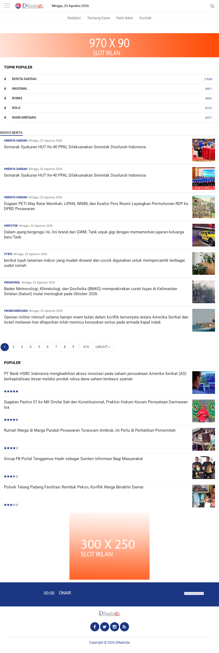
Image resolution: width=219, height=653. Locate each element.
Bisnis (17, 98)
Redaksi (74, 18)
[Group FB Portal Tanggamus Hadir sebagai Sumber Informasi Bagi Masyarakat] (203, 468)
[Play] (17, 594)
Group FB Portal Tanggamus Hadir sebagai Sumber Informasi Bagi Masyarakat (73, 458)
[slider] (193, 597)
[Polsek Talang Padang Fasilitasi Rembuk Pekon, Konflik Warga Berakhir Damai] (203, 496)
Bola (16, 108)
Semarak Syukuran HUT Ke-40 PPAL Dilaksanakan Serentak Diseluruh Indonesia (75, 147)
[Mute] (178, 593)
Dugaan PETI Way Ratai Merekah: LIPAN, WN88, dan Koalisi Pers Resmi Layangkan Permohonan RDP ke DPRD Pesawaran (96, 206)
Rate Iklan (124, 18)
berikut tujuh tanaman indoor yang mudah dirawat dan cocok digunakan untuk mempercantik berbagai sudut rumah (94, 263)
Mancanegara (24, 117)
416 (86, 347)
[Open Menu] (6, 6)
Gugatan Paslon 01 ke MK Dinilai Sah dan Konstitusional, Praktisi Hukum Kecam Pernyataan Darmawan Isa (96, 405)
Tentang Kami (98, 18)
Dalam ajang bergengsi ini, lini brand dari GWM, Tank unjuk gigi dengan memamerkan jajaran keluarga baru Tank (94, 235)
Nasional (20, 88)
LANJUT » (103, 347)
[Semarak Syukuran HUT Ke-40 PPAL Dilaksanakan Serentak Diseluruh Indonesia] (203, 159)
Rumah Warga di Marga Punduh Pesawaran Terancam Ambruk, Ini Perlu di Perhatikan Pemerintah (89, 430)
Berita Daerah (24, 79)
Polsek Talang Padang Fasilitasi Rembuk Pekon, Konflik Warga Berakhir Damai (73, 487)
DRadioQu (123, 642)
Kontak (145, 18)
